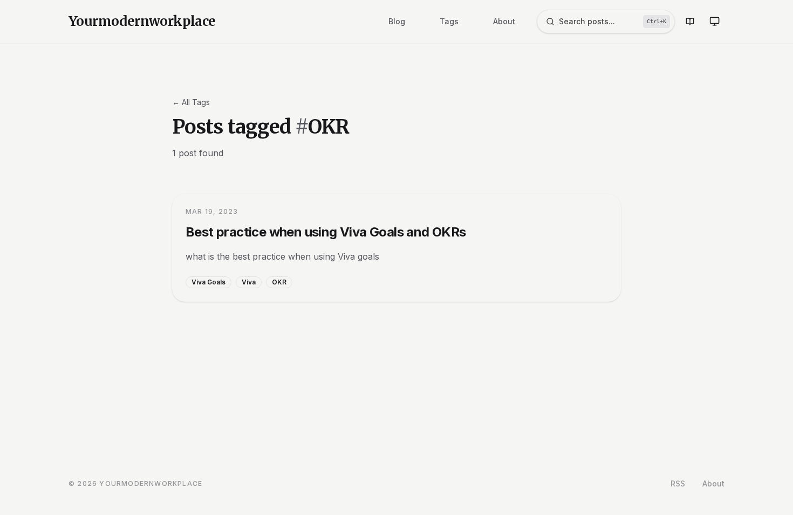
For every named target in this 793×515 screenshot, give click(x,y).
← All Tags (191, 102)
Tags (449, 21)
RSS (678, 483)
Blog (396, 21)
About (504, 21)
